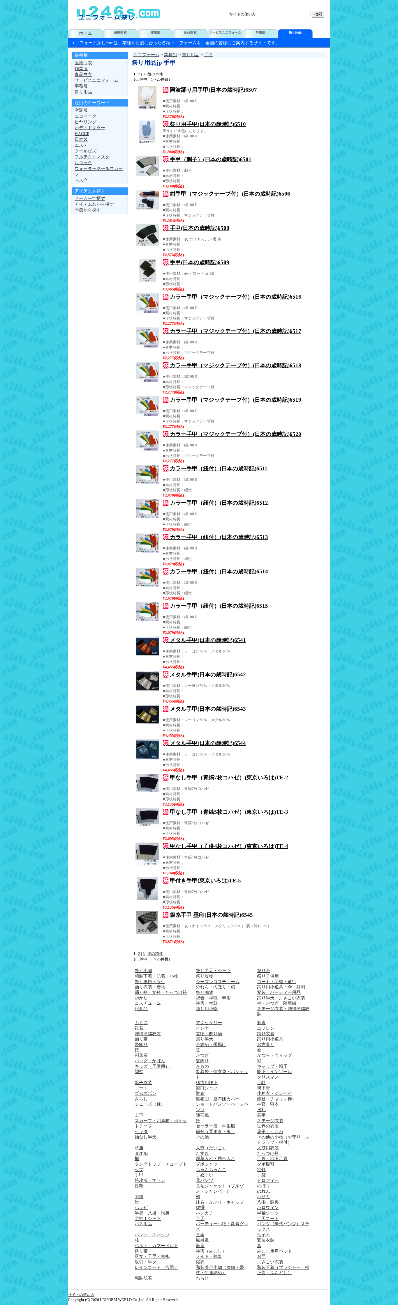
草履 (139, 1148)
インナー (204, 1028)
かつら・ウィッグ (274, 1055)
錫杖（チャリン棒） (276, 1099)
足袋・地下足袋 (272, 1158)
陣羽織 (202, 1115)
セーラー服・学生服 (215, 1126)
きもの (202, 1066)
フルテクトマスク (92, 157)
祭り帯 (263, 970)
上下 (139, 1115)
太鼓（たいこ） (211, 1148)
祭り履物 (204, 976)
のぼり (263, 1186)
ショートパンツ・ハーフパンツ (222, 1107)
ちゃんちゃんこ (211, 1169)
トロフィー (268, 1180)
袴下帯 (263, 1088)
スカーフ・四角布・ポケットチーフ (161, 1123)
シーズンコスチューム (217, 981)
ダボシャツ (207, 1164)
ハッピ (141, 1207)
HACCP (82, 133)
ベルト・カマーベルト (156, 1245)
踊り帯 (141, 1039)
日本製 (81, 139)
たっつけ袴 (268, 1153)
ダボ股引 (265, 1164)
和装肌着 (143, 1278)
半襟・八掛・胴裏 (152, 1213)
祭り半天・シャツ (213, 970)
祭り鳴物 (204, 992)
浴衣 (200, 1262)
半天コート (268, 1218)
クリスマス (268, 1077)
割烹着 (141, 1055)
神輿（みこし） (211, 1251)
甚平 (261, 1115)
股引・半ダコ (148, 1262)
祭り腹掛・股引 (150, 981)
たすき (202, 1153)
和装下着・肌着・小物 (156, 976)
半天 (200, 1218)
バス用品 (143, 1223)
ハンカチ (204, 1213)
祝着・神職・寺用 (213, 998)
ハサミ (263, 1196)
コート (141, 1088)
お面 (261, 1256)
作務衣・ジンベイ (274, 1093)
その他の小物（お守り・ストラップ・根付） (283, 1140)
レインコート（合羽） (156, 1267)
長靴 (139, 1186)
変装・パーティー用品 (279, 992)
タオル (141, 1153)
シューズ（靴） (150, 1104)
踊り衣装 (265, 1033)
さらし (141, 1099)
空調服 (81, 110)
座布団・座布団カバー (217, 1099)
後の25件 (155, 74)
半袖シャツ (268, 1213)
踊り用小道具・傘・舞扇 (281, 987)
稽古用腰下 (207, 1082)
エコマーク (85, 116)
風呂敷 (202, 1240)
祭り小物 (143, 970)
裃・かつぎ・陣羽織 (276, 1003)
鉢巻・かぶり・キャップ (220, 1202)
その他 (202, 1137)
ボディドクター (90, 127)
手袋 (261, 1175)
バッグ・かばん (150, 1060)
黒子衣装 (143, 1082)
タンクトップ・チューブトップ (161, 1167)
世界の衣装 (268, 1126)
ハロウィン (268, 1207)
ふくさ (141, 1022)
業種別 (170, 54)
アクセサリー (209, 1022)
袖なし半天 (145, 1137)
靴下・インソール (274, 1071)
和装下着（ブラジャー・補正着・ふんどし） (283, 1270)
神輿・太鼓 (207, 1003)
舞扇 (200, 1245)
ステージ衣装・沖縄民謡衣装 (283, 1011)
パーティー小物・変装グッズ (222, 1226)
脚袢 (139, 1071)
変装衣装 (265, 1240)
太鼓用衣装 (268, 1148)
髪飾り (202, 1060)
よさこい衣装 (270, 1262)
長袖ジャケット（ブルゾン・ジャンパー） (220, 1189)
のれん (263, 1191)
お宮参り (265, 1044)
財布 (200, 1093)
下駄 (261, 1082)
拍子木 (263, 1235)
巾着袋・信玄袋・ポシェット (222, 1074)
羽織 (139, 1196)
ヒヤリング (85, 122)
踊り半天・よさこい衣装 (281, 998)
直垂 (200, 1235)
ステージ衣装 (270, 1120)
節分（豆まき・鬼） (215, 1131)
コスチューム (148, 1003)
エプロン (265, 1028)
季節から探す (88, 210)
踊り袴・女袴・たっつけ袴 (161, 992)
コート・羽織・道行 (276, 981)
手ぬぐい (204, 1175)
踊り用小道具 (270, 1039)
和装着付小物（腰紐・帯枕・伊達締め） (220, 1270)
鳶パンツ (204, 1180)
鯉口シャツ (207, 1088)
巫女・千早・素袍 (152, 1256)
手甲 (208, 54)
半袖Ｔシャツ (148, 1218)
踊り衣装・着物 (150, 987)
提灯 (261, 1169)
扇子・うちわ (270, 1131)
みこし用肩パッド (274, 1251)
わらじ (202, 1278)
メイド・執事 (209, 1256)
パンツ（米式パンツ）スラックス (283, 1226)
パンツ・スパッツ (152, 1235)
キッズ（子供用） (152, 1066)
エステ (81, 145)
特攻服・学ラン (150, 1180)
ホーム (85, 33)
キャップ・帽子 (272, 1066)
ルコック (83, 162)
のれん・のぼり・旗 (215, 987)
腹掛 (200, 1207)
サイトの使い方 (242, 14)
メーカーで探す (90, 198)
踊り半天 (204, 1039)
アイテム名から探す (94, 204)
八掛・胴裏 (268, 1202)
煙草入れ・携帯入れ (215, 1158)
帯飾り (141, 1044)
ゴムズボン (145, 1093)
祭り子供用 (268, 976)
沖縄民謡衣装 (148, 1033)
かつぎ (202, 1055)
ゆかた (141, 998)
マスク (81, 180)
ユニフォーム (146, 54)
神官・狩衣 (268, 1104)
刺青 (261, 1022)
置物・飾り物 (209, 1033)
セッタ (141, 1131)
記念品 (141, 1008)
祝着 (139, 1028)
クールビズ (85, 151)
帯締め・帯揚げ (211, 1044)
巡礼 (261, 1109)
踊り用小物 (207, 1008)
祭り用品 (190, 54)
